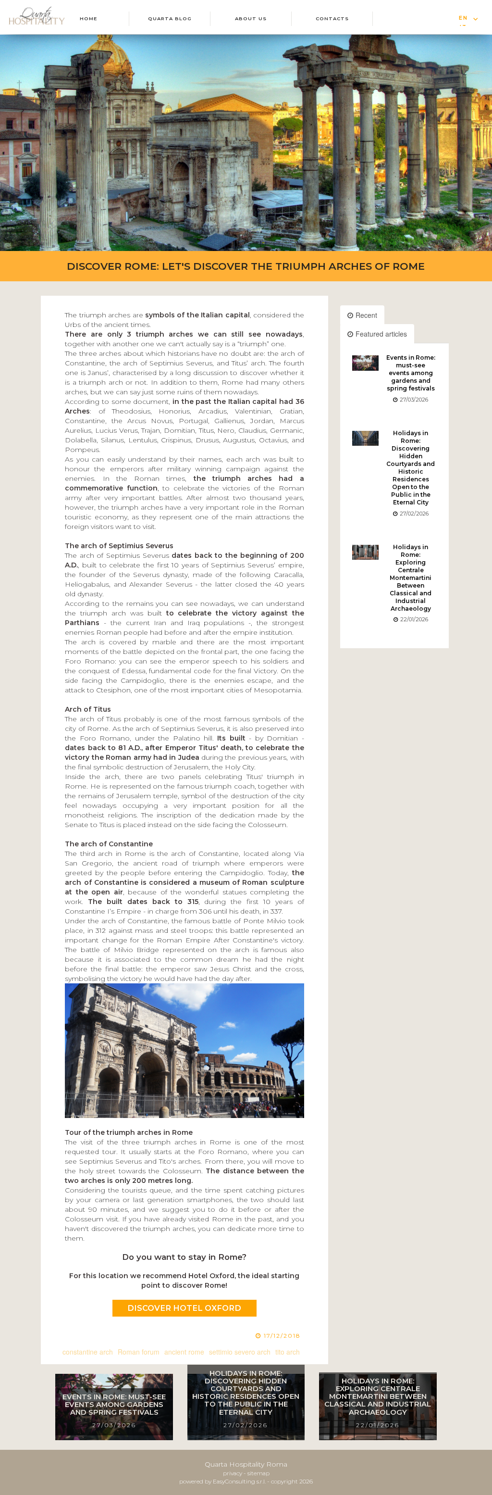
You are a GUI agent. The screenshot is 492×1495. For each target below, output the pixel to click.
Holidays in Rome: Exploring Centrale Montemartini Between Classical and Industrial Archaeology (410, 578)
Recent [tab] (366, 315)
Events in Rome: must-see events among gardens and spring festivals (410, 373)
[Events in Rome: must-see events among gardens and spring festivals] (365, 362)
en (463, 18)
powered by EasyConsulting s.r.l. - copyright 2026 (246, 1481)
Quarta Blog (170, 18)
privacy (232, 1473)
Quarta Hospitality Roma (246, 1464)
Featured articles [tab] (381, 334)
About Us (251, 18)
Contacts (332, 18)
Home (88, 18)
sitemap (258, 1473)
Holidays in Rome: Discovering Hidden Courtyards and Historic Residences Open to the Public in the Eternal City (410, 467)
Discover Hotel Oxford (184, 1308)
